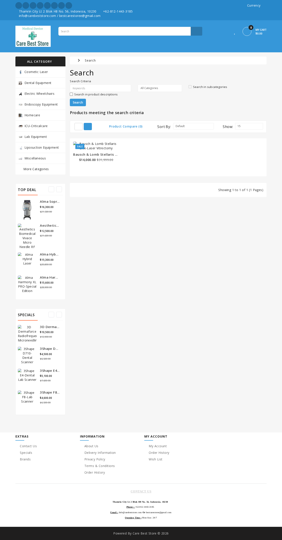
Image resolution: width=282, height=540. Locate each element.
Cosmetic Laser (36, 72)
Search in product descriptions (96, 94)
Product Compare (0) (126, 126)
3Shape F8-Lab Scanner (59, 392)
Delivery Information (100, 453)
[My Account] (225, 32)
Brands (25, 459)
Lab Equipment (35, 137)
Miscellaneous (35, 158)
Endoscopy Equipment (41, 104)
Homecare (32, 115)
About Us (91, 446)
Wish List (156, 459)
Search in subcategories (210, 87)
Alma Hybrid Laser (55, 254)
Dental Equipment (37, 83)
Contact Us (28, 446)
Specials (26, 453)
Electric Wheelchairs (39, 93)
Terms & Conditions (99, 466)
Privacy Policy (94, 459)
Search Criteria (80, 81)
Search (90, 60)
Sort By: (164, 126)
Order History (94, 472)
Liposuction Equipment (41, 147)
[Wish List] (235, 32)
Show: (228, 126)
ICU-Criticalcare (36, 126)
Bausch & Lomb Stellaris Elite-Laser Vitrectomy (113, 154)
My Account (158, 446)
